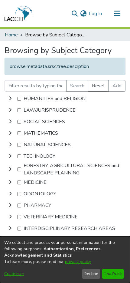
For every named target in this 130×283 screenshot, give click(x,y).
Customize (14, 274)
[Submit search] (74, 13)
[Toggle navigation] (117, 13)
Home (11, 35)
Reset (98, 86)
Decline (91, 274)
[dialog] (65, 259)
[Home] (18, 13)
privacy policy (78, 261)
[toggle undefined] (10, 98)
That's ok (113, 274)
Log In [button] (95, 13)
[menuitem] (83, 13)
